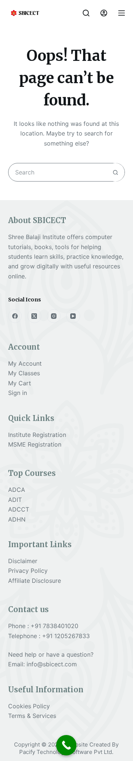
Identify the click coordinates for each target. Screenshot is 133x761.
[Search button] (115, 172)
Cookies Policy (29, 706)
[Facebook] (15, 316)
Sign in (17, 392)
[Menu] (121, 13)
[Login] (103, 13)
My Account (25, 363)
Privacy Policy (28, 570)
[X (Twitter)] (34, 316)
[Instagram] (54, 316)
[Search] (86, 13)
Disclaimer (22, 561)
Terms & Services (32, 715)
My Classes (24, 373)
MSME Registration (34, 444)
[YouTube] (73, 316)
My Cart (19, 383)
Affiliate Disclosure (34, 580)
